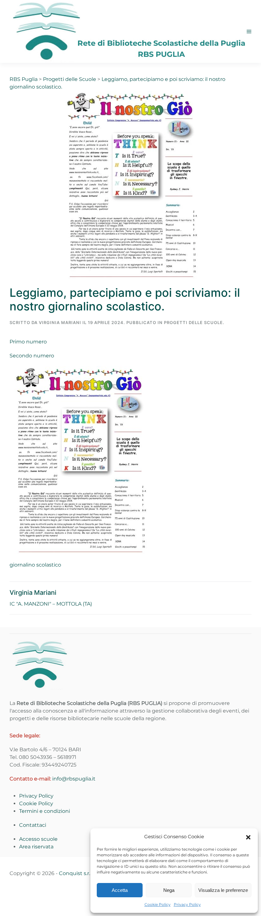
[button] (248, 836)
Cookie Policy (158, 904)
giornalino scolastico (35, 565)
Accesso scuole (38, 839)
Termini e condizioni (44, 811)
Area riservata (36, 847)
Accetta (120, 890)
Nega (168, 890)
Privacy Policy (187, 904)
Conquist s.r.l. (75, 873)
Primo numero (28, 342)
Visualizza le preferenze (223, 890)
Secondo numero (32, 356)
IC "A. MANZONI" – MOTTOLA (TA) (51, 604)
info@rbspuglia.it (73, 779)
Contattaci (32, 825)
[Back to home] (128, 31)
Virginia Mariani (60, 322)
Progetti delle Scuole (193, 322)
